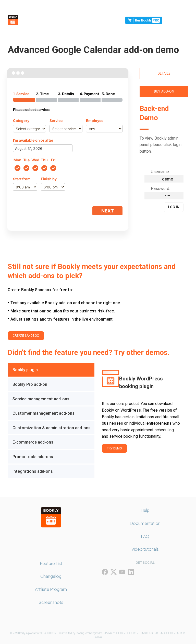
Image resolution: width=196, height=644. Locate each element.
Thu (44, 160)
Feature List (51, 563)
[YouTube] (122, 572)
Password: (160, 188)
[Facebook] (105, 572)
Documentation (145, 523)
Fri (53, 160)
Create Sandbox (26, 335)
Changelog (51, 576)
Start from (22, 179)
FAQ (145, 536)
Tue (26, 160)
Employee (94, 120)
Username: (160, 171)
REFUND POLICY (164, 633)
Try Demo (114, 448)
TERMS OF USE (146, 633)
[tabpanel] (141, 420)
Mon (17, 160)
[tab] (51, 370)
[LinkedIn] (131, 572)
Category (21, 120)
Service (56, 120)
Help (145, 510)
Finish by (49, 179)
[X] (114, 572)
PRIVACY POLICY (114, 633)
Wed (35, 160)
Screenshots (51, 602)
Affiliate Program (51, 589)
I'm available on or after (33, 140)
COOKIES (131, 633)
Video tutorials (145, 549)
